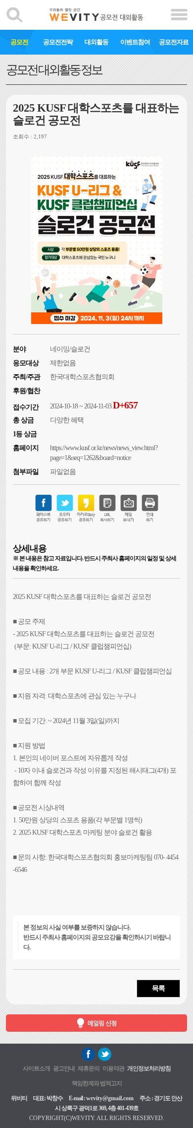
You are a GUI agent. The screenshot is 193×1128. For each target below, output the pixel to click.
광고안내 (64, 1068)
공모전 (19, 42)
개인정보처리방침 (149, 1068)
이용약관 (113, 1068)
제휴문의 (88, 1068)
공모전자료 (174, 42)
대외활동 (96, 42)
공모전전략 (58, 42)
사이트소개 (36, 1068)
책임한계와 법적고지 (97, 1083)
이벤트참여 (135, 42)
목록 (158, 988)
